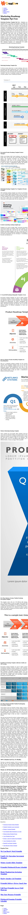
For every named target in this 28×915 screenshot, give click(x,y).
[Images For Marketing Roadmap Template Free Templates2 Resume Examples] (14, 176)
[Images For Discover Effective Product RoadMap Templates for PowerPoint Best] (14, 333)
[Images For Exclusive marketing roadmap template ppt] (14, 212)
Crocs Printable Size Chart (9, 836)
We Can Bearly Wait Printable (11, 851)
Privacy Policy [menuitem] (6, 11)
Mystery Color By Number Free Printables (12, 838)
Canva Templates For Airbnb (9, 841)
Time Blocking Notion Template (10, 845)
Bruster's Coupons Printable (9, 829)
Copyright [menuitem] (5, 9)
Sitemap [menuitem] (5, 13)
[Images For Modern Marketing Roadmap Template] (14, 401)
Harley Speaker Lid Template (11, 878)
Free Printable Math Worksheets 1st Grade (12, 831)
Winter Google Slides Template (11, 863)
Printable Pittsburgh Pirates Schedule (14, 867)
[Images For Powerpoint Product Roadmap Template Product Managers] (14, 113)
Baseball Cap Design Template (10, 843)
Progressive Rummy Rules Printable (11, 824)
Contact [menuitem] (5, 8)
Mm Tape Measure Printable (11, 894)
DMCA (5, 910)
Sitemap (5, 913)
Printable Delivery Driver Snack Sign (14, 883)
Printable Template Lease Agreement (11, 827)
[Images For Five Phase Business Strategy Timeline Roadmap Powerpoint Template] (14, 519)
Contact (5, 908)
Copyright (5, 909)
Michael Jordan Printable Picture (10, 834)
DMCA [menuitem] (5, 10)
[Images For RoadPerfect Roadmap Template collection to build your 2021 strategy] (14, 636)
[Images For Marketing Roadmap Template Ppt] (14, 54)
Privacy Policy (6, 912)
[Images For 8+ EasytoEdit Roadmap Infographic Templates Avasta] (14, 265)
